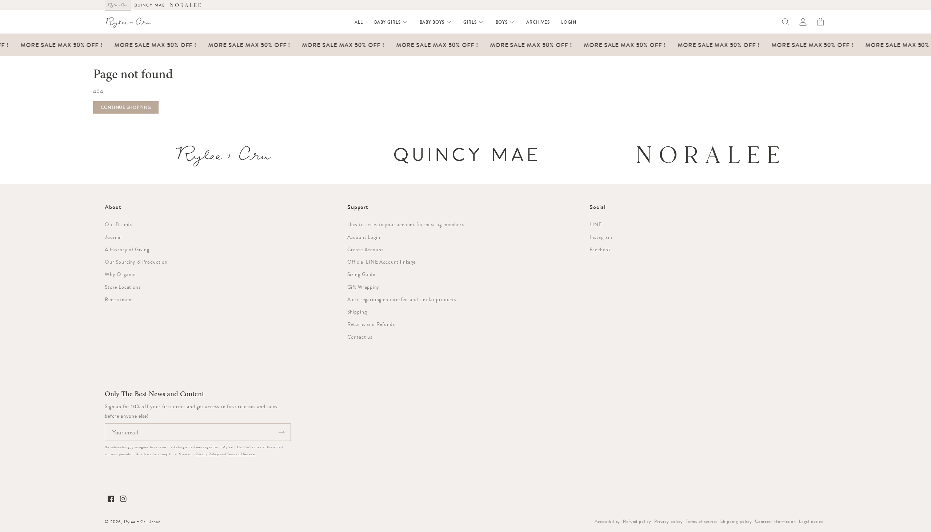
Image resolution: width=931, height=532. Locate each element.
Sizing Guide (361, 274)
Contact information (775, 521)
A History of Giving (127, 249)
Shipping (357, 311)
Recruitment (119, 299)
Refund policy (637, 521)
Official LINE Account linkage (381, 261)
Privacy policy (668, 521)
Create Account (365, 249)
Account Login (363, 237)
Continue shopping (126, 107)
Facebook (600, 249)
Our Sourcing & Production (136, 261)
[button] (390, 22)
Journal (113, 237)
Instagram (601, 237)
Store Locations (123, 286)
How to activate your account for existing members (405, 224)
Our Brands (118, 224)
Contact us (359, 336)
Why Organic (120, 274)
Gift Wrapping (363, 286)
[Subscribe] (281, 432)
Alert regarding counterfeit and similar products (401, 299)
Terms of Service (241, 454)
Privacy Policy (207, 454)
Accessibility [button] (607, 521)
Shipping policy (736, 521)
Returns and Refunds (371, 324)
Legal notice (811, 521)
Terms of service (702, 521)
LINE (596, 224)
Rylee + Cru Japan (142, 522)
